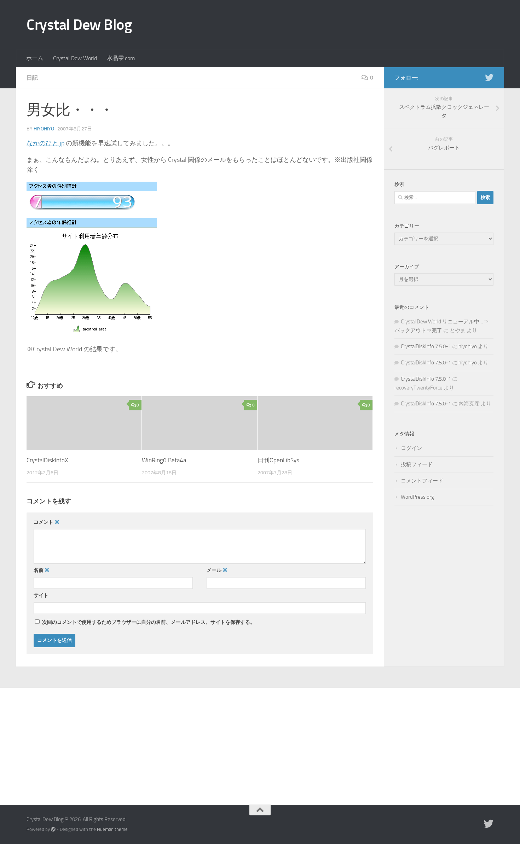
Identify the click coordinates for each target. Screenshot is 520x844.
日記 (32, 77)
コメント (46, 522)
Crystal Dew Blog (79, 25)
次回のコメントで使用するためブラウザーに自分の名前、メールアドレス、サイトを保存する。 (148, 622)
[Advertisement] (260, 740)
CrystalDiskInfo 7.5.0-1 (426, 346)
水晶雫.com (121, 58)
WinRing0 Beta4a (164, 460)
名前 (42, 570)
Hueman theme (112, 829)
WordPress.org (417, 497)
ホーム (34, 58)
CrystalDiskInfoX (47, 460)
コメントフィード (422, 480)
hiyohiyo (44, 129)
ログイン (411, 448)
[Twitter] (489, 77)
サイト (41, 595)
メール (217, 570)
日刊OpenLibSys (278, 460)
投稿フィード (417, 464)
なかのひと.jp (45, 143)
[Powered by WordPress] (53, 829)
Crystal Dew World (75, 58)
